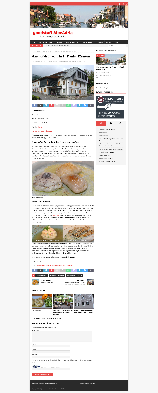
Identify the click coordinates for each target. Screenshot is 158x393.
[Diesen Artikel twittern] (40, 105)
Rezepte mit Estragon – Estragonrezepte (111, 149)
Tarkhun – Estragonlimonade (107, 161)
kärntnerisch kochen (57, 275)
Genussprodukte (72, 42)
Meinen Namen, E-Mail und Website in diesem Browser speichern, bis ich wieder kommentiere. (63, 360)
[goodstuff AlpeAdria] (79, 27)
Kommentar (35, 330)
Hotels (108, 42)
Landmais (56, 215)
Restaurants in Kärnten (74, 61)
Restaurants (64, 61)
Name (34, 344)
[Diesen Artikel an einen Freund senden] (57, 105)
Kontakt (33, 4)
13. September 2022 (39, 61)
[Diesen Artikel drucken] (62, 105)
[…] (97, 77)
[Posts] (101, 123)
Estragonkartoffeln (104, 155)
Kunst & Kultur (88, 42)
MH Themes (64, 389)
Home (33, 42)
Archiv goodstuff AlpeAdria (87, 383)
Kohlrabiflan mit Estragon (106, 152)
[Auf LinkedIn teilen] (46, 105)
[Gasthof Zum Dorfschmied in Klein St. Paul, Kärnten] (84, 301)
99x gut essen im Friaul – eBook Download (110, 68)
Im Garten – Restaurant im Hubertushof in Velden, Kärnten (63, 312)
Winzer (59, 42)
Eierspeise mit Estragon (106, 158)
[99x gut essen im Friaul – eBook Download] (111, 59)
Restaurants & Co (45, 42)
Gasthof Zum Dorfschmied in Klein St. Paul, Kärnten (83, 312)
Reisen (100, 42)
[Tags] (111, 123)
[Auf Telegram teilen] (79, 105)
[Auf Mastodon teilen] (74, 105)
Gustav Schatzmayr (53, 61)
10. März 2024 (101, 72)
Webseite (35, 355)
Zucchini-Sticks (103, 136)
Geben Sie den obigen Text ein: (50, 367)
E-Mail (34, 349)
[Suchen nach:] (117, 45)
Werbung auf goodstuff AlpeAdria (49, 4)
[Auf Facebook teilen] (34, 105)
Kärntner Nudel (42, 275)
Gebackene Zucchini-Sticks (107, 129)
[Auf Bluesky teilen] (85, 105)
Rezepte (117, 42)
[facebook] (119, 3)
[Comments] (121, 123)
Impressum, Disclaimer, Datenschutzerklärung (44, 383)
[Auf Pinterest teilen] (51, 105)
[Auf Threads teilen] (91, 105)
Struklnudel (36, 311)
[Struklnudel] (42, 301)
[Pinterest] (123, 3)
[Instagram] (126, 3)
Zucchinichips (103, 133)
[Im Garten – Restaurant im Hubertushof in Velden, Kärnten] (63, 301)
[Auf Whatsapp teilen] (68, 105)
